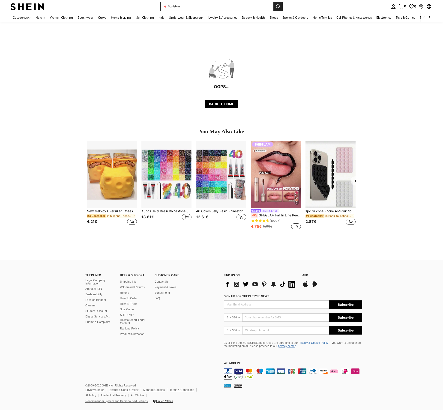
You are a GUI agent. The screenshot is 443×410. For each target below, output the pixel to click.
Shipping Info (128, 281)
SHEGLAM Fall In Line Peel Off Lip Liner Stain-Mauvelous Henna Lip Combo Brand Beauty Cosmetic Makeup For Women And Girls (276, 215)
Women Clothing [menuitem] (61, 17)
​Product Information (132, 334)
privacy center (286, 346)
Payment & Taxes (165, 287)
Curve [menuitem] (102, 17)
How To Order (128, 298)
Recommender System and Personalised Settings (116, 401)
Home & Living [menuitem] (121, 17)
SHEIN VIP (127, 315)
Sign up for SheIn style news (246, 296)
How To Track (128, 303)
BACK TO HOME (221, 104)
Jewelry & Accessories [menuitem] (222, 17)
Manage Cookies (154, 390)
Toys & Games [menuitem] (405, 17)
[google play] (314, 286)
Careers (90, 305)
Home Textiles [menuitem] (322, 17)
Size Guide (127, 309)
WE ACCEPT (232, 363)
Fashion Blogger (95, 300)
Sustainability (93, 294)
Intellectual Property (113, 395)
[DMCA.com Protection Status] (238, 385)
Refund (124, 292)
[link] (402, 6)
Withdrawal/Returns (132, 287)
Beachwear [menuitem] (85, 17)
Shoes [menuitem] (273, 17)
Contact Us (161, 281)
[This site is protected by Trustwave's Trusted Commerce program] (227, 385)
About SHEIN (93, 288)
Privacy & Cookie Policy (313, 342)
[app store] (305, 286)
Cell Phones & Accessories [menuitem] (354, 17)
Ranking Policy (129, 328)
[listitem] (112, 185)
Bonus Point (162, 292)
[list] (261, 284)
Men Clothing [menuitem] (144, 17)
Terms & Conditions (182, 390)
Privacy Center (94, 390)
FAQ (157, 298)
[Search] (278, 6)
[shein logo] (27, 6)
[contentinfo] (293, 374)
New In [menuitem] (40, 17)
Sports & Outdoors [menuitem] (295, 17)
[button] (421, 6)
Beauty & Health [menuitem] (253, 17)
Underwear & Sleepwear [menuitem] (186, 17)
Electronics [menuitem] (383, 17)
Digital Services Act (97, 316)
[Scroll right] (429, 17)
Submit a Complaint (97, 322)
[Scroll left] (424, 17)
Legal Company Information (95, 282)
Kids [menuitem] (161, 17)
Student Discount (96, 311)
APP (305, 275)
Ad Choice (137, 395)
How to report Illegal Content (132, 321)
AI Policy (90, 395)
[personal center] (393, 6)
